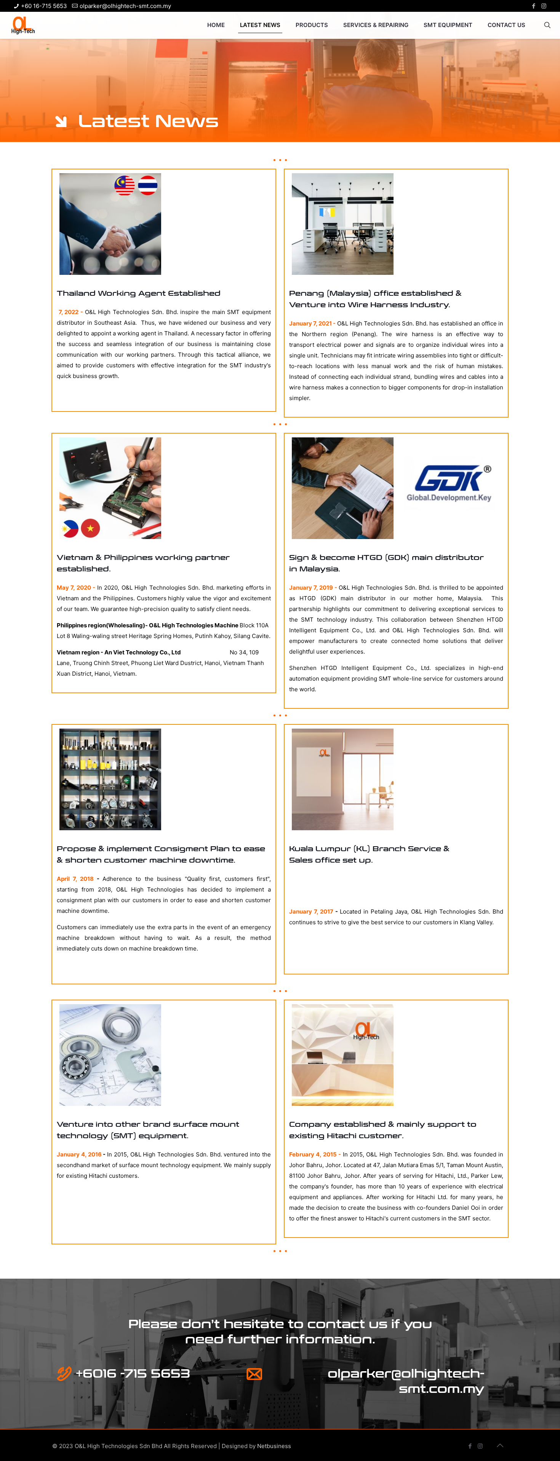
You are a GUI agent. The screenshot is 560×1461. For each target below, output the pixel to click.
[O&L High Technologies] (22, 25)
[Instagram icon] (544, 6)
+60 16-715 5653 (44, 6)
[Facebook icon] (534, 6)
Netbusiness (274, 1446)
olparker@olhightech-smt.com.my (125, 6)
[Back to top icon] (500, 1445)
